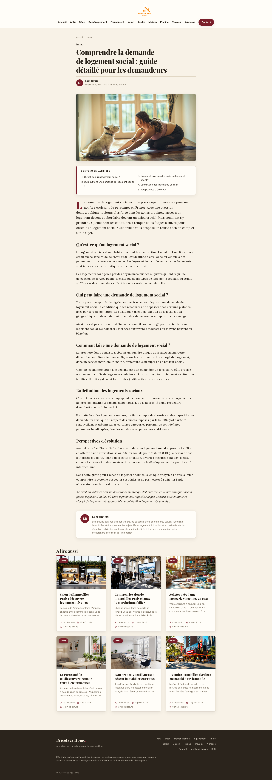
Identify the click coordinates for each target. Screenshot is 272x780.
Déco (82, 22)
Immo (131, 22)
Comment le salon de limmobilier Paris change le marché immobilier (132, 598)
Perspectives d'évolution (153, 189)
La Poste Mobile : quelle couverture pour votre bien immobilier (76, 678)
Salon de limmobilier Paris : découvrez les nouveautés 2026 (74, 598)
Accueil (62, 22)
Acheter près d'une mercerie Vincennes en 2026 (189, 596)
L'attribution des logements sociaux (159, 184)
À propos (190, 22)
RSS (213, 749)
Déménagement (97, 22)
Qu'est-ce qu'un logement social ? (102, 177)
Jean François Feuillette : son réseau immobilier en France (135, 676)
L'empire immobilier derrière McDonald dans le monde (190, 676)
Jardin (141, 22)
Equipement (117, 22)
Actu (73, 22)
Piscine (164, 22)
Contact (206, 22)
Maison (152, 22)
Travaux (176, 22)
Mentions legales (199, 749)
